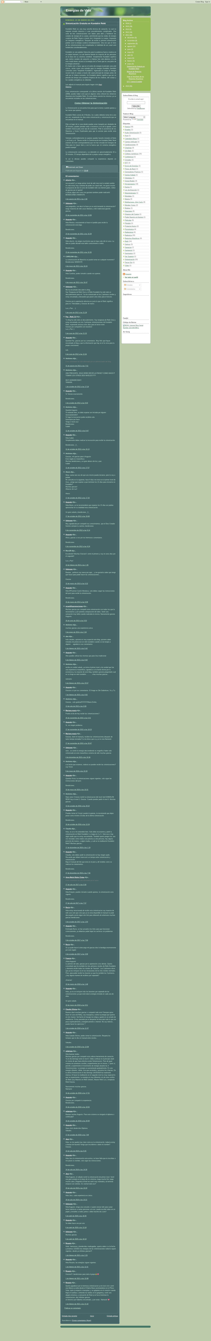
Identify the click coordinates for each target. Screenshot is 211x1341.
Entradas (129, 285)
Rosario (68, 1243)
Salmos (127, 244)
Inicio (92, 1316)
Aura (126, 136)
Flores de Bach (130, 169)
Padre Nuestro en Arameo (134, 217)
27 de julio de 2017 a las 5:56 (76, 885)
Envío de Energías (131, 166)
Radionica (128, 235)
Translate (140, 119)
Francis (68, 958)
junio (129, 49)
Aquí (100, 84)
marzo (129, 58)
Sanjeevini (128, 250)
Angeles (128, 130)
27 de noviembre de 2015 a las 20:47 (79, 743)
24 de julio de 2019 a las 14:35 (76, 1170)
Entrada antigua (112, 1316)
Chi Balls (128, 151)
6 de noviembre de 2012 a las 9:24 (78, 546)
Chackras (128, 148)
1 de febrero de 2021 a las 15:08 (77, 1278)
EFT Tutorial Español (134, 82)
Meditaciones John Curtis (134, 202)
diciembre (131, 38)
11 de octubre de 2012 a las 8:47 (77, 431)
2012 (127, 32)
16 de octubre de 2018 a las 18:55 (78, 1107)
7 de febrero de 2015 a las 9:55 (77, 695)
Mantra (127, 199)
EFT (126, 163)
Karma (127, 187)
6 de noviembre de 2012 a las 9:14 (78, 530)
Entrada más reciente (69, 1316)
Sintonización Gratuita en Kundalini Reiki (86, 23)
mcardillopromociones (74, 606)
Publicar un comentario (72, 1308)
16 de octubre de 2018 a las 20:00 (78, 1121)
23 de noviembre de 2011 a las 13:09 (79, 215)
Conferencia (129, 157)
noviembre (131, 41)
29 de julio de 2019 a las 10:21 (76, 1200)
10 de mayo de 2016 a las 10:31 (77, 790)
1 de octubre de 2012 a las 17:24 (77, 387)
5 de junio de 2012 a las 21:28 (76, 312)
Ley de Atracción (131, 190)
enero (129, 64)
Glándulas (128, 178)
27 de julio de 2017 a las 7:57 (76, 903)
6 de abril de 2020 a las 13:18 (76, 1227)
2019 (127, 23)
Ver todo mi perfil (131, 277)
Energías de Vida (78, 10)
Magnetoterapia (130, 193)
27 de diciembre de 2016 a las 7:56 (78, 873)
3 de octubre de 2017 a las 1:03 (77, 922)
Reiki (126, 241)
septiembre (131, 43)
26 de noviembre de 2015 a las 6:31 (78, 718)
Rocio (68, 907)
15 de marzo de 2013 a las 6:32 (77, 583)
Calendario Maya (131, 139)
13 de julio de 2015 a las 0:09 (76, 706)
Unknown (69, 203)
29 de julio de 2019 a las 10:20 (76, 1188)
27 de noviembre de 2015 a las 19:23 (79, 729)
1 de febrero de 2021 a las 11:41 (77, 1267)
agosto (130, 46)
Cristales (128, 160)
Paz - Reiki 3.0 (71, 317)
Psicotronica (129, 229)
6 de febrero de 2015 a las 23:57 (77, 683)
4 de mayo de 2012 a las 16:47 (76, 282)
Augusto (69, 219)
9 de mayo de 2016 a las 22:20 (76, 771)
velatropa (69, 1051)
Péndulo (128, 223)
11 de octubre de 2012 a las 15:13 (78, 449)
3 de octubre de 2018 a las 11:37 (77, 1028)
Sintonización (129, 259)
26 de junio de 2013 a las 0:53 (76, 621)
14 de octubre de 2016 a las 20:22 (78, 806)
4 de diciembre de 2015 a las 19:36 (78, 757)
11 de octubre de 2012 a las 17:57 (78, 468)
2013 (127, 29)
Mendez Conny (130, 205)
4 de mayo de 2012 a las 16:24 (76, 266)
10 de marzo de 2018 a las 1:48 (77, 984)
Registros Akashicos (132, 238)
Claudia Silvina (71, 1009)
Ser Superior (129, 256)
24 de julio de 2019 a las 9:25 (76, 1151)
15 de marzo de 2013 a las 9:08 (77, 602)
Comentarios (130, 289)
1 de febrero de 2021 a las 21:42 (77, 1304)
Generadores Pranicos (133, 172)
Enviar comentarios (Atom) (81, 1320)
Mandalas (128, 196)
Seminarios (129, 253)
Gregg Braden (130, 181)
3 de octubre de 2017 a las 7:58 (77, 940)
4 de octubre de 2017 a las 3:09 (77, 954)
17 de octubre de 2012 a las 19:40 (78, 516)
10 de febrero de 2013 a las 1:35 (77, 565)
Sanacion (128, 247)
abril (129, 55)
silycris (68, 180)
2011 (127, 35)
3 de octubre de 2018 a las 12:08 (77, 1047)
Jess (67, 1139)
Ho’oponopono (130, 184)
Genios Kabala (130, 175)
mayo (129, 52)
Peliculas (128, 220)
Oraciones (128, 211)
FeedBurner (141, 108)
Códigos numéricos (131, 154)
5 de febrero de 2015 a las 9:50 (77, 660)
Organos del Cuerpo (132, 214)
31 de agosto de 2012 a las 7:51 (77, 366)
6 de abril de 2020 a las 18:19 (76, 1239)
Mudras (127, 208)
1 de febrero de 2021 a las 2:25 (77, 1255)
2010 (127, 86)
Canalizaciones (130, 145)
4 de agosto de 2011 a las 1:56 (76, 199)
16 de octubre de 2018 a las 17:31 (78, 1093)
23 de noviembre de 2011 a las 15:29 (79, 234)
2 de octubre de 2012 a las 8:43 (77, 403)
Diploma (68, 87)
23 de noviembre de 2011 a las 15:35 (79, 252)
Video (127, 265)
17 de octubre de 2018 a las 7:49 (77, 1135)
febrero (130, 61)
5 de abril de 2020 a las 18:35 (76, 1216)
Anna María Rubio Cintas (75, 877)
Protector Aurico (130, 226)
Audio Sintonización (132, 133)
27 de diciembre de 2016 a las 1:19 (78, 847)
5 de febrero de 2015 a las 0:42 (77, 648)
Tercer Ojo (128, 262)
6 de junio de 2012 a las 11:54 (76, 354)
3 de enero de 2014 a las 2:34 (76, 632)
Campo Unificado (131, 142)
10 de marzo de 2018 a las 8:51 (77, 1005)
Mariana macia (71, 710)
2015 (127, 26)
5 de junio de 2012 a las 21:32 (76, 333)
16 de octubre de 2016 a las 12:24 (78, 824)
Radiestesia (129, 232)
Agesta (127, 127)
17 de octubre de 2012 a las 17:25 (78, 498)
